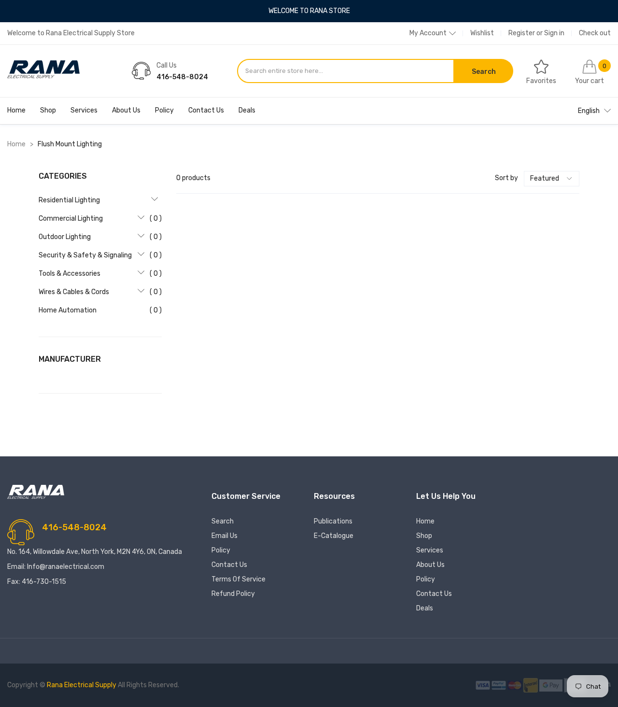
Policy (164, 110)
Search (222, 521)
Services (84, 110)
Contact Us (206, 110)
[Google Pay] (551, 685)
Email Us (224, 536)
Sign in (554, 33)
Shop (48, 110)
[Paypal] (499, 685)
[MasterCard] (515, 685)
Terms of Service (238, 579)
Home (16, 110)
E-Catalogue (333, 536)
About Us (126, 110)
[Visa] (484, 685)
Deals (247, 110)
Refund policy (233, 594)
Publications (333, 521)
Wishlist (482, 33)
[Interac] (531, 685)
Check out (595, 33)
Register (521, 33)
